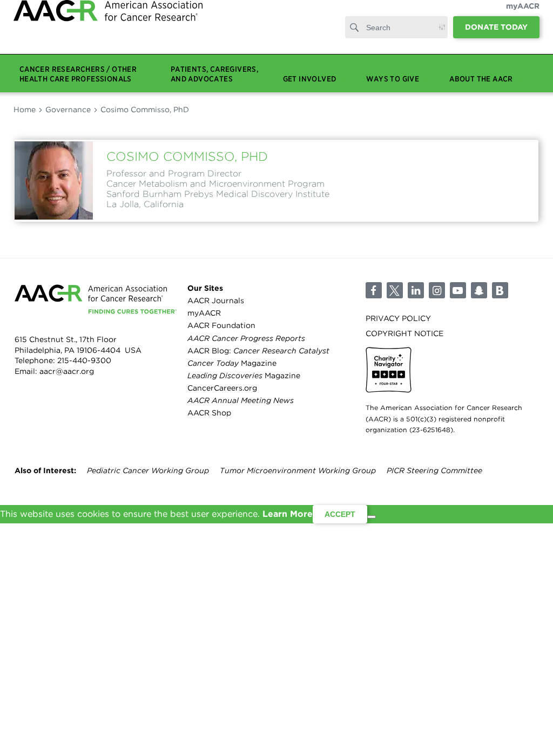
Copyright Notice (404, 333)
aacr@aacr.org (66, 371)
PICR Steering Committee (434, 470)
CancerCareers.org (222, 388)
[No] (371, 516)
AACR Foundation (221, 325)
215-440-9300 (84, 360)
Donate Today (496, 37)
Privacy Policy (398, 318)
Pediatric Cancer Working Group (148, 470)
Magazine (231, 363)
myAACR (522, 16)
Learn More (287, 514)
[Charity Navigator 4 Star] (389, 370)
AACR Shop (209, 412)
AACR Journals (215, 300)
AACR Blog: (258, 350)
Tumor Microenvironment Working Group (298, 470)
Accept (340, 514)
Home (25, 109)
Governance (68, 109)
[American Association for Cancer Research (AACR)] (108, 34)
